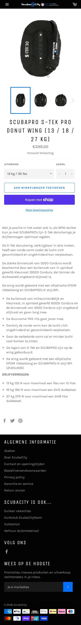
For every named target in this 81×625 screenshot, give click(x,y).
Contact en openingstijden (24, 464)
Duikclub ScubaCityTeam (23, 517)
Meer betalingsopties (39, 210)
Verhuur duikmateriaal (21, 531)
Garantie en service (18, 484)
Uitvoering (11, 164)
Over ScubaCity (15, 457)
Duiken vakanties (17, 511)
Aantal (60, 164)
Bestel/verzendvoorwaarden (25, 470)
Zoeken (9, 451)
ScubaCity (20, 604)
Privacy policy (14, 477)
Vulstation (12, 524)
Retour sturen (14, 490)
